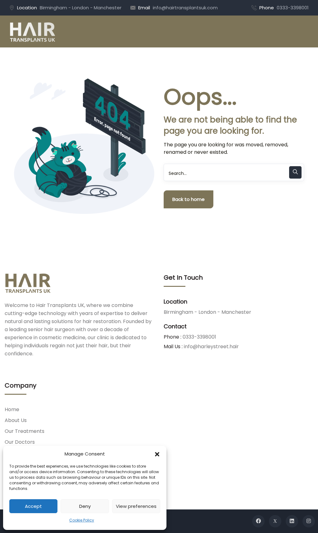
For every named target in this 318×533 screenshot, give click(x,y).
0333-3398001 (293, 7)
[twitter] (275, 521)
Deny (85, 506)
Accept (33, 506)
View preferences (136, 506)
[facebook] (258, 521)
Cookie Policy (81, 520)
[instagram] (308, 521)
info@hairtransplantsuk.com (185, 7)
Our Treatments (24, 431)
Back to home (188, 199)
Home (12, 409)
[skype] (292, 521)
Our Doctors (20, 442)
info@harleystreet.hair (211, 346)
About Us (16, 420)
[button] (157, 454)
